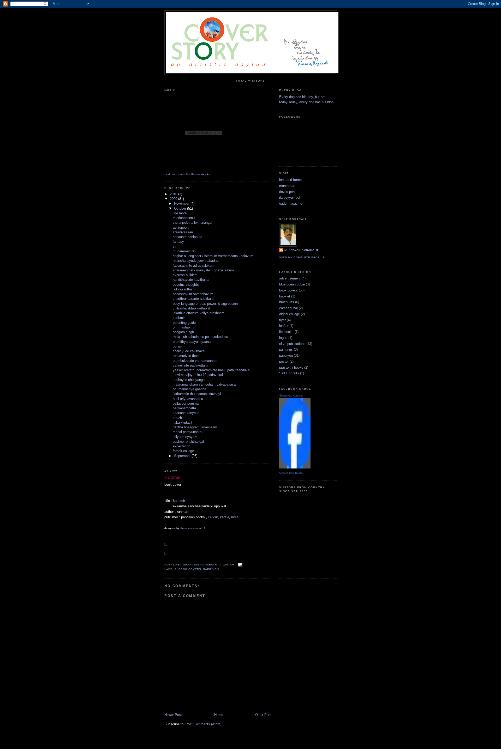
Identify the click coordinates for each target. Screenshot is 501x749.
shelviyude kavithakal (189, 351)
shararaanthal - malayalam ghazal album (203, 270)
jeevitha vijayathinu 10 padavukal (198, 375)
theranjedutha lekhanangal (192, 222)
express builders (185, 275)
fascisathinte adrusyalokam (193, 265)
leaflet (283, 326)
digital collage (289, 314)
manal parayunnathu (188, 432)
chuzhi (178, 418)
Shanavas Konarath (291, 395)
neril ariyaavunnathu (188, 399)
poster (284, 361)
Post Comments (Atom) (203, 724)
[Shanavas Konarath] (295, 467)
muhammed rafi (184, 251)
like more (180, 213)
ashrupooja (181, 227)
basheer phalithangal (188, 441)
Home (218, 715)
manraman (287, 186)
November (182, 203)
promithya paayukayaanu (192, 342)
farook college (183, 451)
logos (283, 338)
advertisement (290, 278)
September (183, 456)
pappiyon (211, 569)
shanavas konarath (191, 528)
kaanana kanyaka (186, 413)
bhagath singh (183, 332)
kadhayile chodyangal (189, 380)
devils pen (287, 192)
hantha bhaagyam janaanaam (195, 427)
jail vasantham (184, 289)
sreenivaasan (183, 232)
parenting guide (184, 323)
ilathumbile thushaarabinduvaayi (197, 394)
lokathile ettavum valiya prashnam (198, 313)
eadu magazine (290, 203)
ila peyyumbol (289, 197)
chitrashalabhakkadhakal (191, 308)
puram (177, 346)
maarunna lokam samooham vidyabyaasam (205, 384)
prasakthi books (291, 367)
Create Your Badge (291, 472)
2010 (174, 194)
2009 (174, 199)
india (234, 517)
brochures (286, 302)
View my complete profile (302, 257)
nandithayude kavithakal (191, 280)
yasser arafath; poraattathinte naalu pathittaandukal (211, 370)
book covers (189, 569)
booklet (284, 296)
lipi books (286, 332)
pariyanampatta (184, 408)
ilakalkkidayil (182, 422)
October (180, 208)
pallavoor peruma (186, 403)
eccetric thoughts (186, 285)
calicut (213, 517)
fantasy (178, 241)
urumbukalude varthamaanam (195, 361)
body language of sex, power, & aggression (205, 304)
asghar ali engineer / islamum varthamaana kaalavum (213, 256)
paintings (286, 349)
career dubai (288, 308)
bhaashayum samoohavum (193, 294)
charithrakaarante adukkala (193, 299)
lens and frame (290, 180)
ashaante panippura (187, 237)
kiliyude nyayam (185, 437)
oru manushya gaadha (189, 389)
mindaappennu (184, 218)
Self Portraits (289, 373)
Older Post (263, 715)
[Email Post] (239, 564)
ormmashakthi (183, 327)
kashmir (179, 318)
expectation (181, 446)
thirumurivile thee (186, 356)
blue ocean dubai (292, 284)
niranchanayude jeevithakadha (195, 261)
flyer (282, 320)
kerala (224, 517)
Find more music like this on (187, 174)
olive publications (292, 344)
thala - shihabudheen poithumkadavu (200, 337)
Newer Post (173, 715)
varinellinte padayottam (190, 365)
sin (175, 246)
